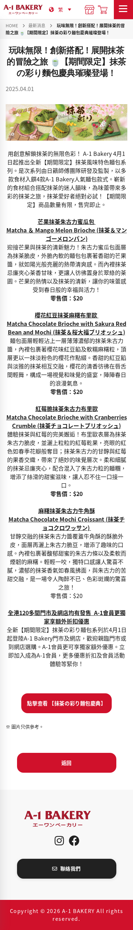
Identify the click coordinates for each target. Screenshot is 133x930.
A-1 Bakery (66, 819)
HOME (12, 25)
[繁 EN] (66, 9)
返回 (66, 762)
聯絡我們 (70, 868)
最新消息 (36, 25)
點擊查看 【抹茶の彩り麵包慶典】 (66, 703)
